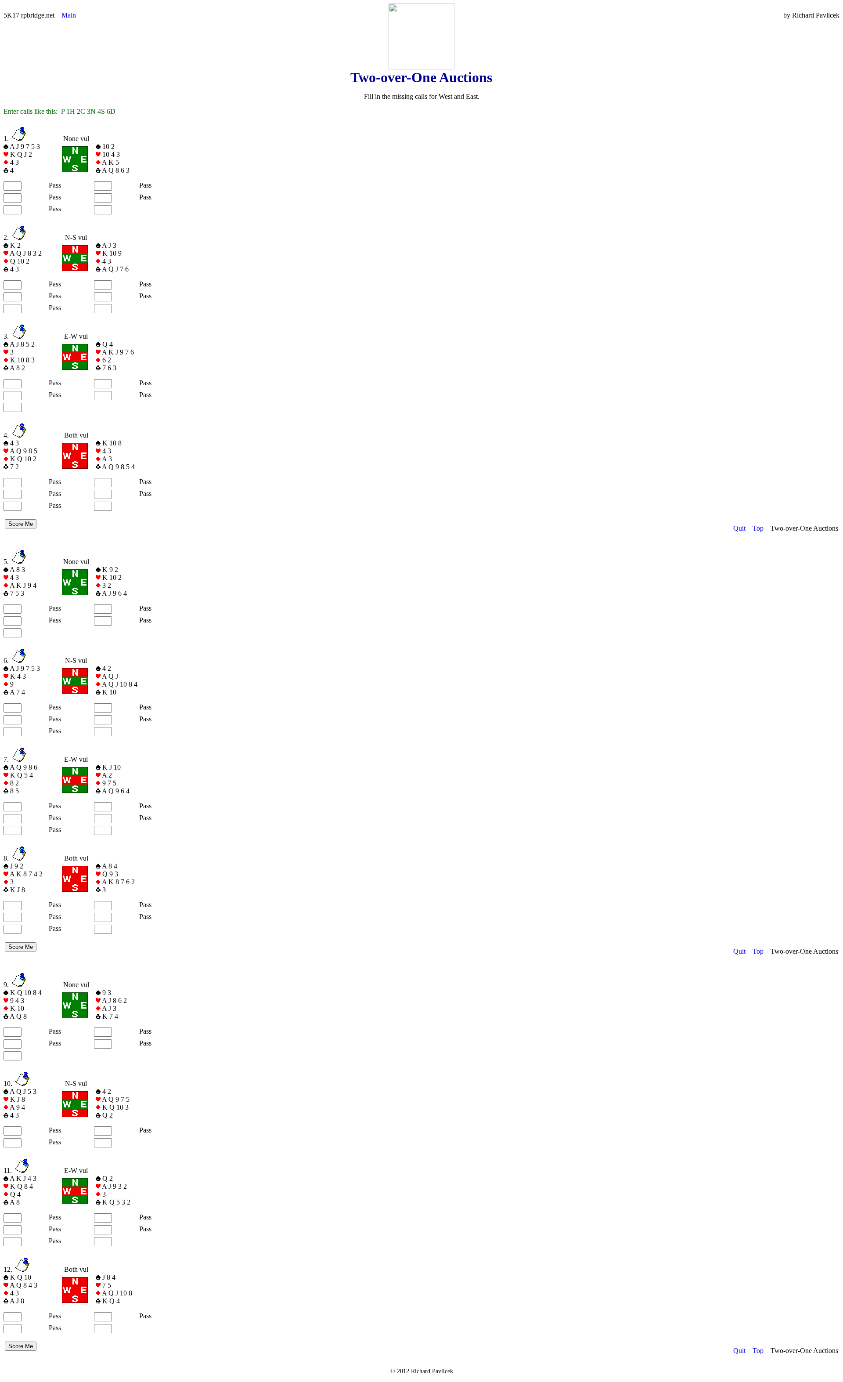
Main (68, 15)
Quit (739, 528)
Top (758, 528)
